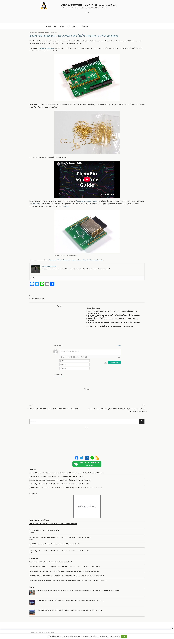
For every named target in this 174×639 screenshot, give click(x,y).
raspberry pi (40, 298)
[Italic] (64, 357)
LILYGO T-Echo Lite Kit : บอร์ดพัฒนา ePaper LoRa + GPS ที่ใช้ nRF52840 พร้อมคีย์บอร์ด (54, 544)
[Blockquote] (76, 357)
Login (119, 345)
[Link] (81, 357)
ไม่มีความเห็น (54, 32)
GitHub (66, 206)
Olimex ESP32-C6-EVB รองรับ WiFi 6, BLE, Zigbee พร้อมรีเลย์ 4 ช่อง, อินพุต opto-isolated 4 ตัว (112, 312)
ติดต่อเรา (75, 26)
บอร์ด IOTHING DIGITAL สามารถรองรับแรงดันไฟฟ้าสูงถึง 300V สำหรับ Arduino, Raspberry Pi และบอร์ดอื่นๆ (114, 316)
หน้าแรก (48, 26)
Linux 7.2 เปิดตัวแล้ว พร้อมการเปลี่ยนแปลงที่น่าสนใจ (44, 530)
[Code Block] (79, 357)
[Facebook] (31, 278)
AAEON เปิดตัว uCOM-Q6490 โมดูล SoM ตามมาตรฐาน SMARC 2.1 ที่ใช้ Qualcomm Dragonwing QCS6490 (60, 480)
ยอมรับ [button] (124, 636)
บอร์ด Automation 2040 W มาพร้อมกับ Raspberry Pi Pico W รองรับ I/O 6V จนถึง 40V (114, 323)
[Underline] (66, 357)
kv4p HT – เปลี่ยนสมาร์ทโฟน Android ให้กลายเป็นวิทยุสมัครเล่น (54, 562)
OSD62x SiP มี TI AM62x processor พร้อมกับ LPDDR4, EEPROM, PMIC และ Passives (113, 320)
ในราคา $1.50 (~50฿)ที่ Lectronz (86, 201)
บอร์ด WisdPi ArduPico (46, 48)
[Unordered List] (74, 357)
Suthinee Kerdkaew (44, 32)
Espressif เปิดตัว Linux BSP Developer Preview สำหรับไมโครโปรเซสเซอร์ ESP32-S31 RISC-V (56, 476)
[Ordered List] (71, 357)
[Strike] (69, 357)
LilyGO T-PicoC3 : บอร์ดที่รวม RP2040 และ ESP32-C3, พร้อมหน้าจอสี (110, 326)
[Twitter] (34, 278)
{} (83, 357)
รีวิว (68, 26)
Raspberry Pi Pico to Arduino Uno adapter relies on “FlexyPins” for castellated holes (76, 260)
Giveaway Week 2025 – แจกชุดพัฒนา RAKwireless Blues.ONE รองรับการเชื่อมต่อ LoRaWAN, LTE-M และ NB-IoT (68, 566)
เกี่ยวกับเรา (85, 26)
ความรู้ (62, 26)
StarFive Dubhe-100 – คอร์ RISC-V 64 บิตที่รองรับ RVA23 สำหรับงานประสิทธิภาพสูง (53, 524)
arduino (34, 298)
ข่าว (55, 26)
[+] (86, 357)
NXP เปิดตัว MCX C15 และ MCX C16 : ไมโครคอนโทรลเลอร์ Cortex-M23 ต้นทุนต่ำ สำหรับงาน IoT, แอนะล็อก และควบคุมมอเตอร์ (65, 487)
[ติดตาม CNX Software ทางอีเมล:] (87, 464)
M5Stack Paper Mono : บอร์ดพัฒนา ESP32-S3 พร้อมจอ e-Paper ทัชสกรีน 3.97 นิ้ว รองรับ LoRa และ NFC (59, 484)
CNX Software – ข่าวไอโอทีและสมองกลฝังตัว (88, 5)
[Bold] (61, 357)
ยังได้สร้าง (36, 204)
